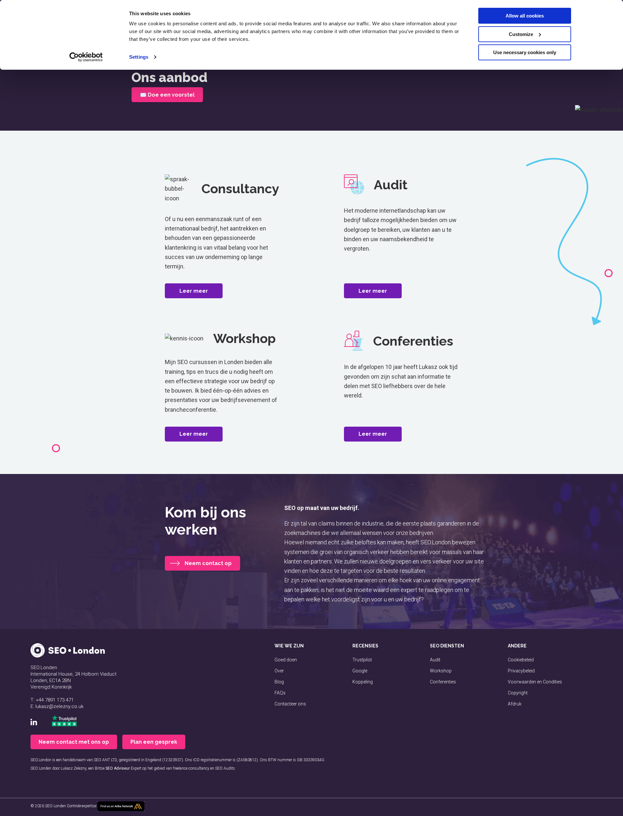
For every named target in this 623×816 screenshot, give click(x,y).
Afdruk (514, 703)
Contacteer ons (290, 703)
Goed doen (286, 659)
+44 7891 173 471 (55, 700)
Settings (138, 57)
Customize (521, 34)
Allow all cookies (525, 15)
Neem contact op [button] (208, 563)
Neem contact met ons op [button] (74, 742)
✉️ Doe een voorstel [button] (167, 95)
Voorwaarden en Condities (535, 681)
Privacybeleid (521, 670)
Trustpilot (362, 659)
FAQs (280, 692)
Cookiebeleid (521, 659)
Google (359, 670)
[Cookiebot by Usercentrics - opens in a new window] (86, 57)
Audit (435, 659)
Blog (279, 681)
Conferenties (443, 681)
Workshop (441, 670)
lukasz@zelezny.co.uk (59, 706)
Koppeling (362, 681)
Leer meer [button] (193, 291)
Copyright (518, 692)
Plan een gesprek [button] (153, 742)
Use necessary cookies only (524, 52)
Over (279, 670)
